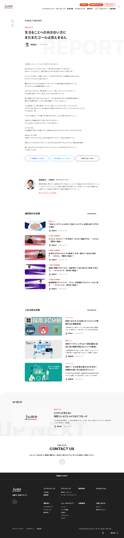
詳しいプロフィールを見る (47, 192)
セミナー (84, 4)
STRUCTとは (80, 9)
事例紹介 (90, 9)
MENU (113, 533)
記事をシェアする (38, 158)
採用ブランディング (66, 492)
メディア (63, 518)
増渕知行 (34, 44)
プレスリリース (65, 515)
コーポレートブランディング (68, 495)
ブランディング (60, 9)
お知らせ (63, 512)
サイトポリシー (30, 529)
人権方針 (39, 529)
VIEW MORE (91, 214)
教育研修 (70, 9)
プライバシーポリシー (18, 529)
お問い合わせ (109, 4)
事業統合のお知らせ (62, 476)
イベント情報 (64, 509)
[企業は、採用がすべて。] (8, 6)
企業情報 (112, 9)
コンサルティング (48, 9)
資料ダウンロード (96, 4)
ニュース (63, 507)
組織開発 (46, 495)
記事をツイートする (63, 158)
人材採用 (46, 492)
